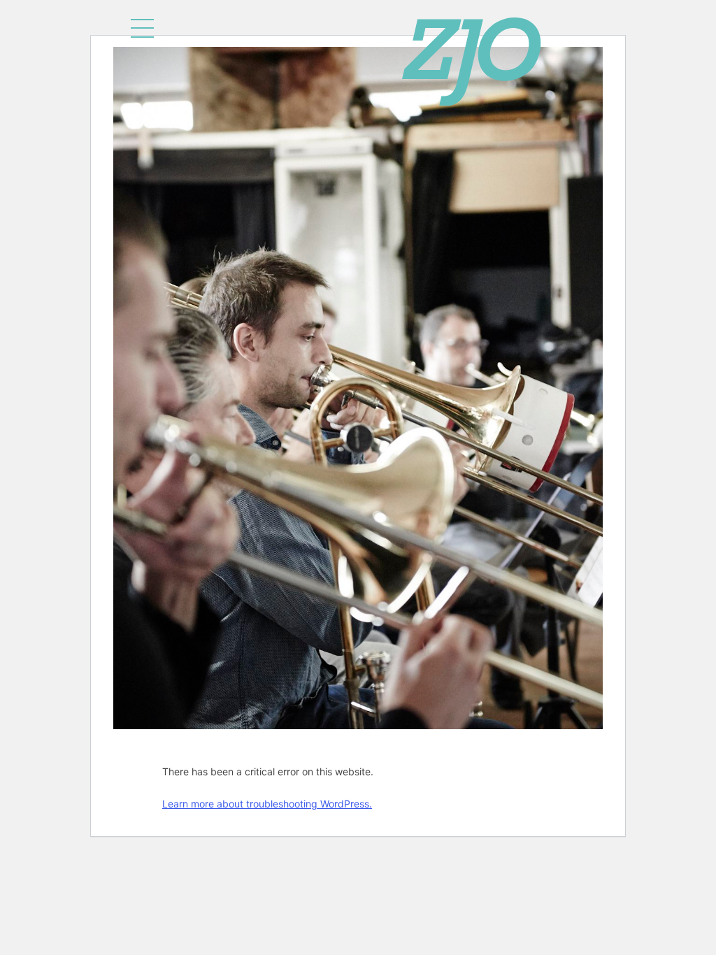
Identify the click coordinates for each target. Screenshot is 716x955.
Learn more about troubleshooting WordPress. (267, 804)
